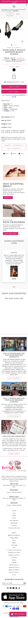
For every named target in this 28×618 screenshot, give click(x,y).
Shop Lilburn (14, 416)
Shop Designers (10, 233)
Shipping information (14, 145)
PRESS (14, 542)
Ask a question (14, 148)
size (14, 74)
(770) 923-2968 (14, 489)
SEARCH (14, 533)
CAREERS (14, 562)
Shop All (7, 197)
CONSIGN (14, 525)
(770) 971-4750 (14, 502)
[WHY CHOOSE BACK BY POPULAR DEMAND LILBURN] (14, 389)
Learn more (16, 10)
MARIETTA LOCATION (14, 552)
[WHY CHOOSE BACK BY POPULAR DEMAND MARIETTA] (14, 344)
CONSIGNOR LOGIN (14, 528)
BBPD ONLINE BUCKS (14, 535)
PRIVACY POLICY (14, 572)
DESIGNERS (14, 523)
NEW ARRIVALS (14, 520)
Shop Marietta (14, 378)
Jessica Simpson (14, 47)
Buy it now (14, 91)
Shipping (8, 61)
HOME (14, 510)
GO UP (14, 575)
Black (14, 69)
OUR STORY (14, 545)
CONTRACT (14, 557)
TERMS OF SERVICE (14, 570)
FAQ (14, 547)
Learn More (14, 453)
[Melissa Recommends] (14, 427)
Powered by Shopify (14, 616)
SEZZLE (14, 560)
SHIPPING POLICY (14, 567)
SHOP (14, 518)
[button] (14, 60)
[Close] (26, 5)
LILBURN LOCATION (14, 555)
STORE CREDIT (14, 537)
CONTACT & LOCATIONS (14, 550)
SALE (14, 513)
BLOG (14, 540)
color (14, 66)
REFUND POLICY (14, 565)
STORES (14, 515)
